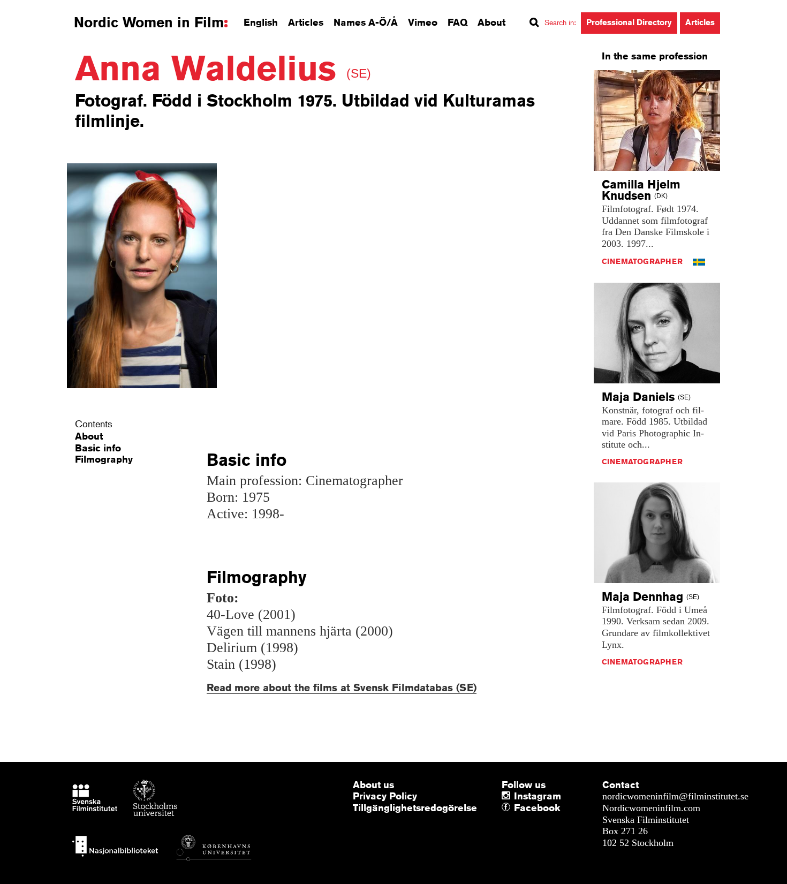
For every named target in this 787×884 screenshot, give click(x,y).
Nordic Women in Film (149, 22)
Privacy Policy (385, 795)
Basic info (98, 448)
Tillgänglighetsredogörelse (415, 807)
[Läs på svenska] (699, 261)
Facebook (516, 808)
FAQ (457, 22)
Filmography (104, 459)
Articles (305, 22)
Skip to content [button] (37, 10)
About (491, 22)
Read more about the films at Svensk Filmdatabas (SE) (341, 687)
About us (373, 784)
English (261, 22)
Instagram (537, 795)
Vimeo (422, 22)
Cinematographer (642, 261)
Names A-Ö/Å (366, 22)
